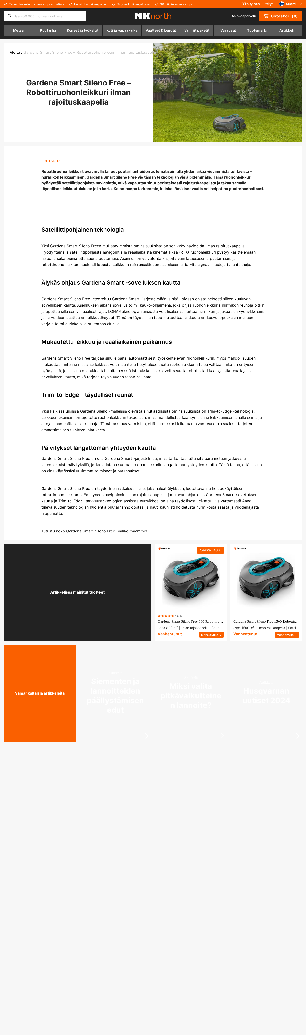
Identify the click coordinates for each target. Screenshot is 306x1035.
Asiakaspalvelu (243, 16)
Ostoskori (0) (284, 16)
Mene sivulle (209, 635)
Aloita (15, 52)
